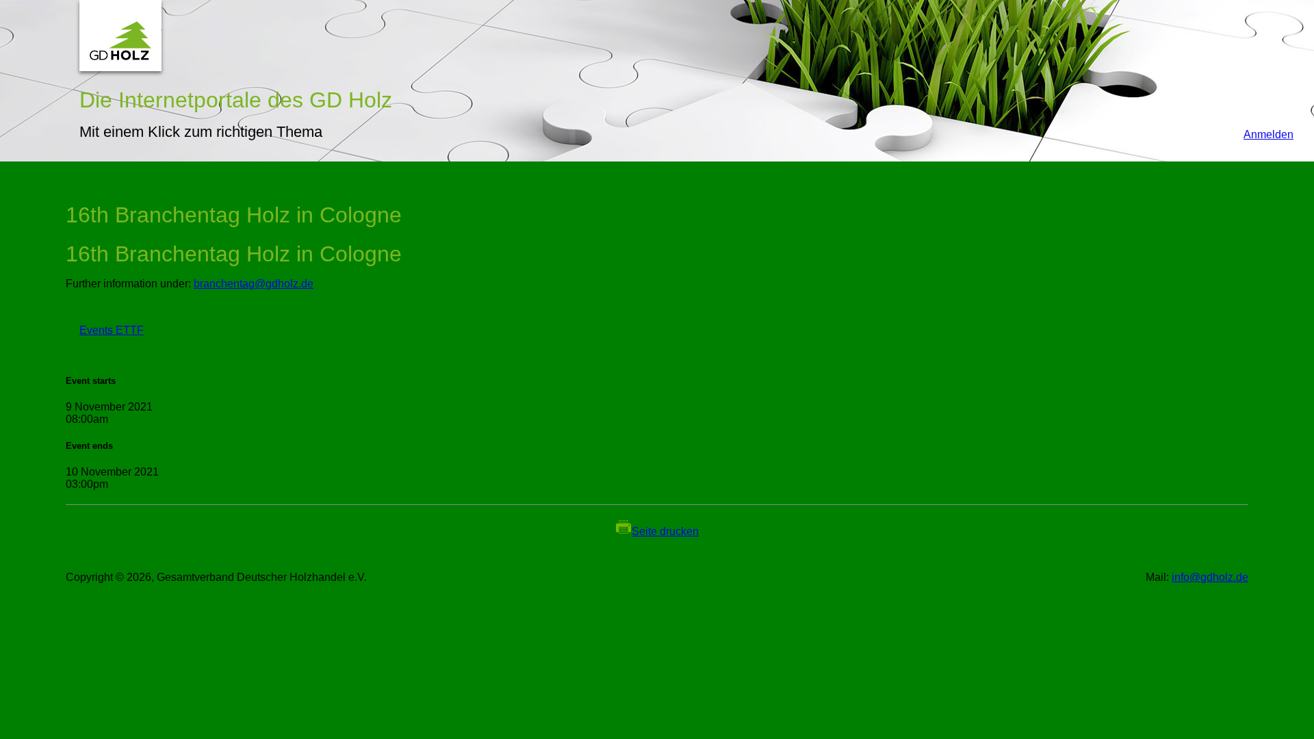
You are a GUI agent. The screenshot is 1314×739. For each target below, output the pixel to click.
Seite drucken (665, 531)
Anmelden (1261, 134)
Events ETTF (105, 330)
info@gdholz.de (1210, 577)
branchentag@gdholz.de (253, 283)
